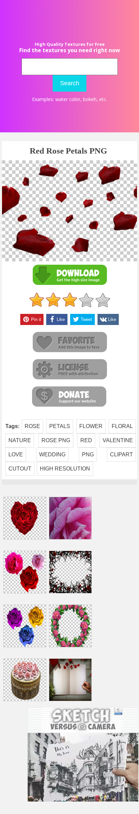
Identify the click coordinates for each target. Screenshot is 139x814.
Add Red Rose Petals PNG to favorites (69, 342)
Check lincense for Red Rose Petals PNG (69, 369)
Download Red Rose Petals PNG (69, 275)
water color (67, 99)
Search (69, 83)
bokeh (89, 99)
